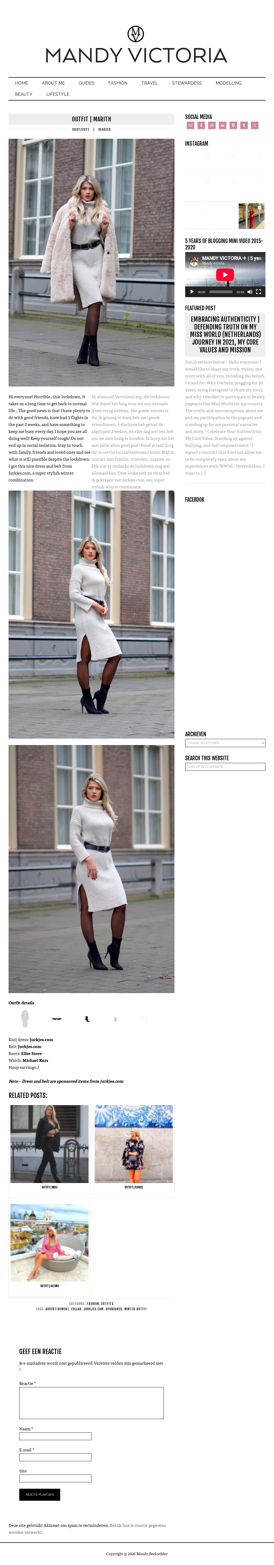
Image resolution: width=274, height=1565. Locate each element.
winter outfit (135, 1309)
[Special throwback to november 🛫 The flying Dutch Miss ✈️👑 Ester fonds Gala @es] (252, 161)
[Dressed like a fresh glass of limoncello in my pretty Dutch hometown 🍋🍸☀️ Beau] (198, 161)
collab (76, 1309)
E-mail (26, 1450)
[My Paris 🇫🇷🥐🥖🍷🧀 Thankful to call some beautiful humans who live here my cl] (198, 216)
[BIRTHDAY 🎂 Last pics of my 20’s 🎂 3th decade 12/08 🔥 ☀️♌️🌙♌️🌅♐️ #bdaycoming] (252, 189)
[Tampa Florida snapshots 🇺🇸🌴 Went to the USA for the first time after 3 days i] (252, 216)
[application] (225, 274)
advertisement (57, 1309)
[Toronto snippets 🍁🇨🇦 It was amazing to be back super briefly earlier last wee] (198, 189)
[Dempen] (250, 291)
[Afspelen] (192, 291)
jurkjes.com (93, 1309)
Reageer (104, 130)
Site (23, 1471)
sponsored (114, 1309)
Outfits (107, 1304)
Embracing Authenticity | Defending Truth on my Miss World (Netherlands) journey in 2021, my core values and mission (225, 334)
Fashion (93, 1304)
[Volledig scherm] (258, 291)
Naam (26, 1428)
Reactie (27, 1383)
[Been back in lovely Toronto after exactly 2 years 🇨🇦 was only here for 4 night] (225, 189)
